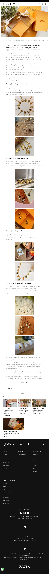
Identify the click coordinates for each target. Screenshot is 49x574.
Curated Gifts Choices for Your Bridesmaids (24, 410)
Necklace (5, 483)
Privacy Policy (35, 454)
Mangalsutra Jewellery (23, 557)
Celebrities (5, 468)
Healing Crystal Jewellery (36, 553)
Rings (4, 489)
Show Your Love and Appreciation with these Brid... (11, 433)
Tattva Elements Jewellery (18, 553)
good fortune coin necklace (21, 292)
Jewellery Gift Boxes (32, 557)
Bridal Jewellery (15, 557)
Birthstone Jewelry (7, 557)
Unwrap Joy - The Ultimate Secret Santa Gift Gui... (38, 410)
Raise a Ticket (35, 471)
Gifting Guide (8, 40)
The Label (5, 454)
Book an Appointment (22, 457)
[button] (3, 4)
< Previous (22, 382)
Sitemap (34, 477)
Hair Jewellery (5, 497)
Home (3, 40)
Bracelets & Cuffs (6, 492)
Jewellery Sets (5, 494)
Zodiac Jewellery (6, 506)
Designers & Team (6, 457)
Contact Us (35, 465)
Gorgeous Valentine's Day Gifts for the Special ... (9, 411)
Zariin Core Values (6, 460)
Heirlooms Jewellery (8, 553)
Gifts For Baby (39, 557)
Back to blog (25, 393)
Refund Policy (35, 462)
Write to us (35, 474)
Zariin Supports (6, 465)
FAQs (34, 468)
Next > (27, 382)
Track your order (21, 460)
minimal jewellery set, (36, 290)
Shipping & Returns (37, 460)
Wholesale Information (22, 454)
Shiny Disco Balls (27, 553)
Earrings (4, 486)
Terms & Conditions (37, 457)
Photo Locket (26, 555)
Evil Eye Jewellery (6, 503)
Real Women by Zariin (7, 462)
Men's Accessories (6, 500)
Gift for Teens (26, 559)
